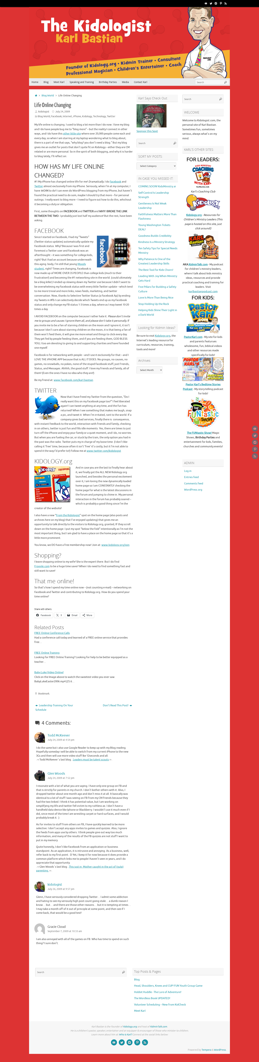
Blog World (48, 95)
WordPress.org (193, 489)
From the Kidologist (68, 515)
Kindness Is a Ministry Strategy (156, 242)
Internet (67, 116)
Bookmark (43, 693)
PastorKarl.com (193, 337)
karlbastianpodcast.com (203, 291)
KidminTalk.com (198, 264)
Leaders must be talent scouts (91, 759)
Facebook (56, 116)
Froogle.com (42, 566)
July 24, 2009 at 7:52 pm (61, 778)
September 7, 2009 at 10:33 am (65, 931)
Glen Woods (56, 773)
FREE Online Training (47, 653)
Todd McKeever (59, 735)
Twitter (111, 116)
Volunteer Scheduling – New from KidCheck (160, 1004)
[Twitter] (210, 3)
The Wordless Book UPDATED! (152, 998)
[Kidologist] (206, 3)
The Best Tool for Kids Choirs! (155, 270)
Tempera (206, 1049)
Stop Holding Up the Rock (153, 304)
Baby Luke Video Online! (49, 672)
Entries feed (191, 477)
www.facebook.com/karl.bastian (73, 380)
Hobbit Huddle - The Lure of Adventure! (157, 992)
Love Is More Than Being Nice (155, 297)
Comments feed (193, 483)
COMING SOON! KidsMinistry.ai (157, 186)
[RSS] (225, 3)
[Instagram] (215, 3)
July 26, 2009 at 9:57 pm (61, 889)
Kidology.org (162, 336)
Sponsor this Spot (147, 131)
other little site (72, 133)
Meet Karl (140, 1011)
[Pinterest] (220, 3)
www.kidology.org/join (115, 545)
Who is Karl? (125, 1034)
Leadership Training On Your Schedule (54, 708)
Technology (99, 116)
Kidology (87, 116)
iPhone (77, 116)
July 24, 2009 (62, 111)
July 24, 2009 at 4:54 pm (61, 739)
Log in (188, 471)
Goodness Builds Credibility (154, 236)
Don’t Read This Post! (116, 705)
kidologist (43, 111)
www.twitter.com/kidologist (104, 451)
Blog (137, 979)
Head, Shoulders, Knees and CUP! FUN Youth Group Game (168, 986)
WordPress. (220, 1049)
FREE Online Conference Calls (52, 633)
